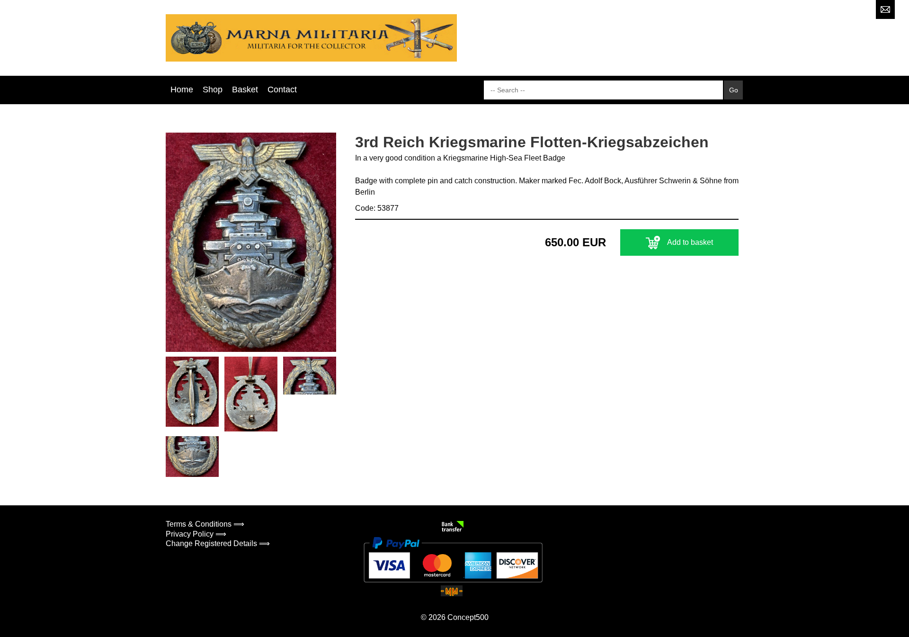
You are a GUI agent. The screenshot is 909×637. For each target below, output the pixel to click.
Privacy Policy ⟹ (196, 534)
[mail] (885, 9)
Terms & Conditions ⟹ (205, 524)
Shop (213, 89)
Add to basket (690, 242)
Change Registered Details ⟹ (218, 543)
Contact (282, 89)
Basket (245, 89)
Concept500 (468, 617)
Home (181, 89)
